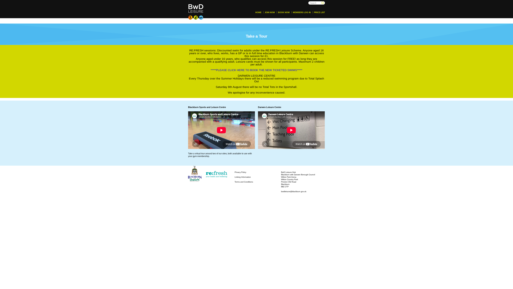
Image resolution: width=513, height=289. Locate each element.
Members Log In (302, 12)
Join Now (270, 12)
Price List (319, 12)
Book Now (284, 12)
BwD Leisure (196, 12)
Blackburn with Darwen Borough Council (194, 174)
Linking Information (243, 177)
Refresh (216, 174)
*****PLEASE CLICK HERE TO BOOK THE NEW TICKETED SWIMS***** (256, 70)
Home (258, 12)
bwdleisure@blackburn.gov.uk (293, 191)
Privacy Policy (240, 172)
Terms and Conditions (244, 182)
